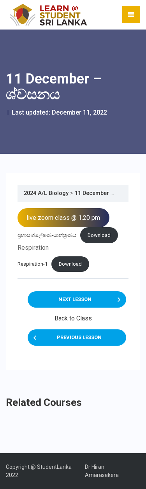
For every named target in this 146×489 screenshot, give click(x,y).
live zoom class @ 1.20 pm (63, 217)
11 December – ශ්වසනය (106, 193)
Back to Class (73, 318)
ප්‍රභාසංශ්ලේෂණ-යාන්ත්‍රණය (47, 235)
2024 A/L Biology (46, 193)
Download (99, 235)
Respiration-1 (32, 264)
